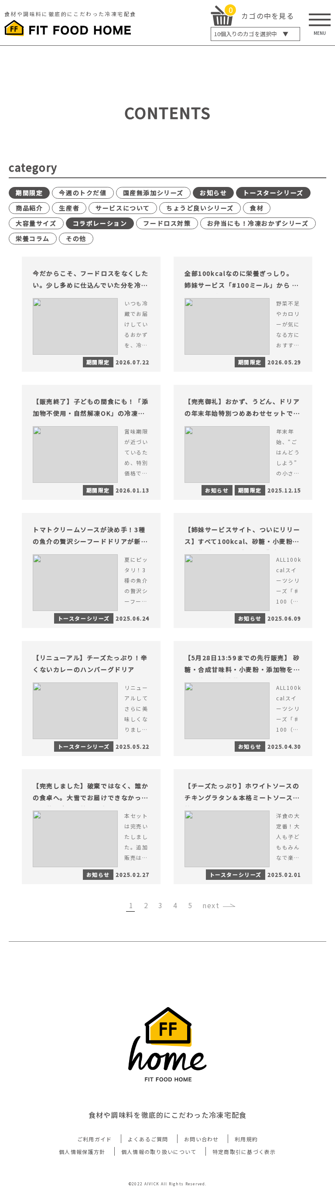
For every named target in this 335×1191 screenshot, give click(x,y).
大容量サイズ (36, 223)
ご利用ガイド (94, 1139)
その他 (76, 238)
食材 (256, 208)
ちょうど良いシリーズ (200, 208)
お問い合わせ (201, 1139)
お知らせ (213, 192)
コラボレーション (100, 223)
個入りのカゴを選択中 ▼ (251, 34)
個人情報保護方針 (82, 1151)
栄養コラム (33, 238)
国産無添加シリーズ (153, 192)
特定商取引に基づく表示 (244, 1151)
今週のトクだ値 (82, 192)
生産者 (69, 208)
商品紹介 (29, 208)
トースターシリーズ (273, 192)
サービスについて (123, 208)
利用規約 (246, 1139)
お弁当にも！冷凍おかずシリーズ (258, 223)
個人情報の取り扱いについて (159, 1151)
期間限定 (29, 192)
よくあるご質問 (148, 1139)
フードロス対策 (167, 223)
